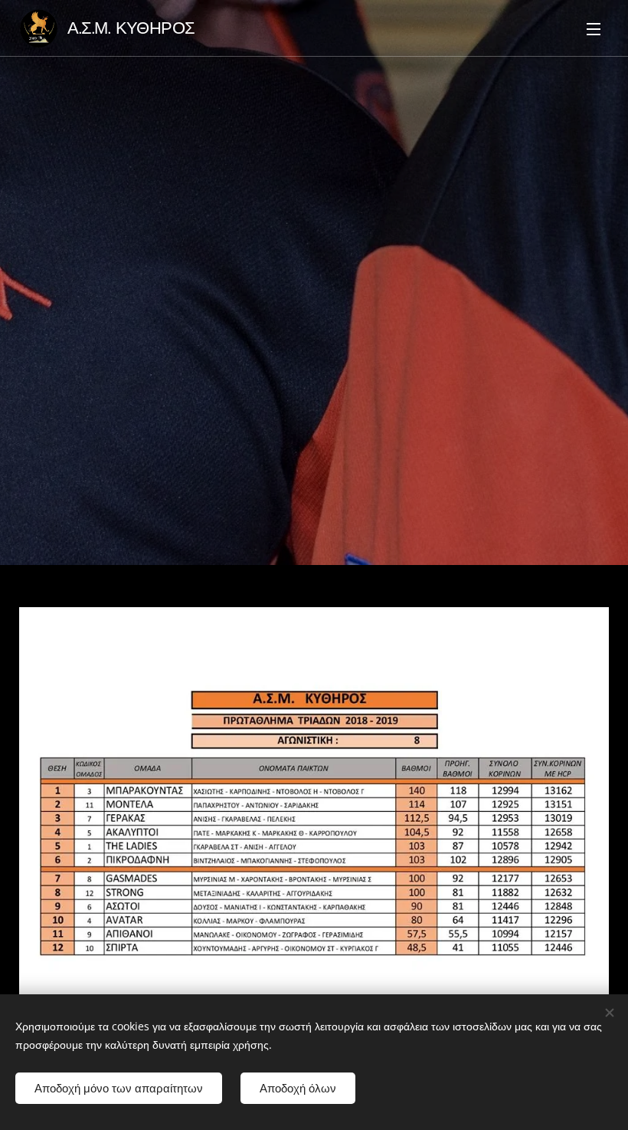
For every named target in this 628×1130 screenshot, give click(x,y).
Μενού (593, 28)
